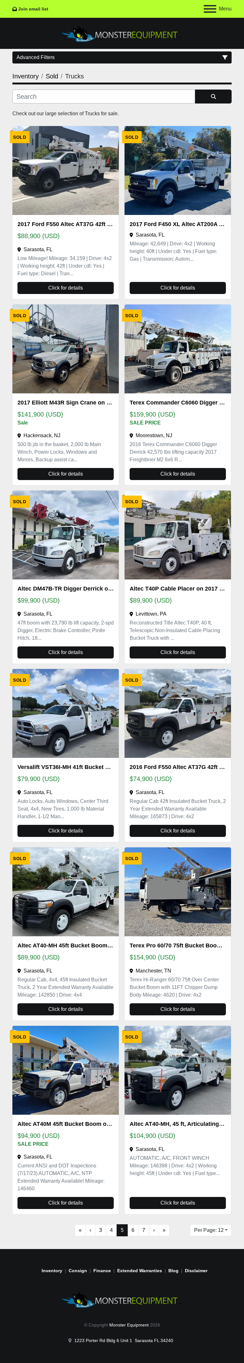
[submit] (213, 97)
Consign (78, 1270)
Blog (173, 1270)
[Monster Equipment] (122, 1298)
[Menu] (210, 9)
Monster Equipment (129, 1324)
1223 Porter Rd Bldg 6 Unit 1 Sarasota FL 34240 (123, 1340)
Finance (102, 1270)
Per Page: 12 (209, 1230)
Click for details (65, 288)
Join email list (33, 8)
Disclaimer (196, 1270)
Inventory (52, 1270)
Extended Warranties (139, 1270)
